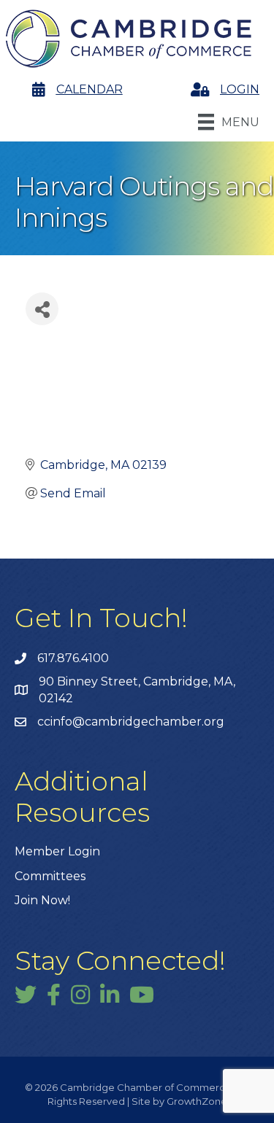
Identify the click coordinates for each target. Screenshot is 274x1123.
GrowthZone (197, 1101)
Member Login (57, 851)
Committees (50, 876)
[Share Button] (42, 308)
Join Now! (42, 900)
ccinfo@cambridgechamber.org (130, 721)
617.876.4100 (73, 658)
